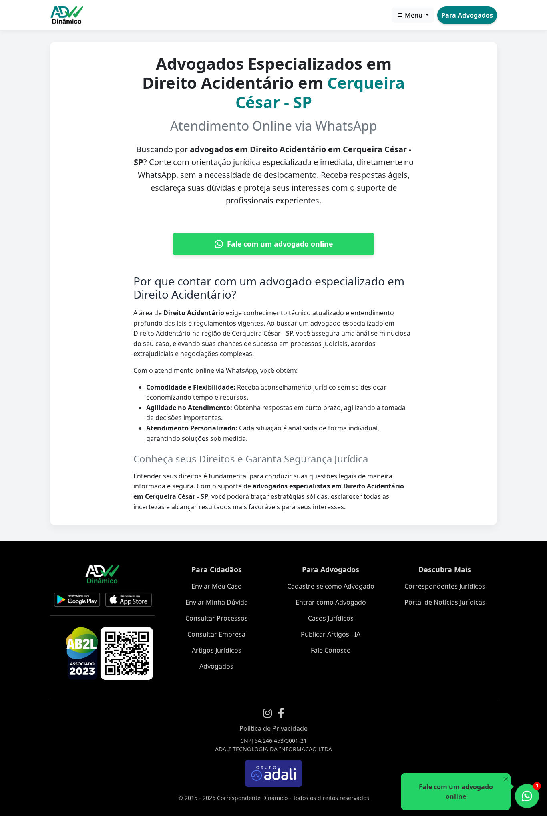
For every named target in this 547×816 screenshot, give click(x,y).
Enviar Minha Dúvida (216, 602)
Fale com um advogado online (280, 244)
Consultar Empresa (216, 634)
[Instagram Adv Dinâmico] (267, 713)
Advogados (216, 666)
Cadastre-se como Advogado (330, 586)
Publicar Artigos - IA (330, 634)
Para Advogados (467, 15)
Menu (413, 15)
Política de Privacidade (273, 728)
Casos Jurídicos (331, 618)
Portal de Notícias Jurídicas (444, 602)
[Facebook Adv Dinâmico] (281, 713)
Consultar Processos (216, 618)
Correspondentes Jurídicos (444, 586)
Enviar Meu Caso (216, 586)
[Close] (506, 779)
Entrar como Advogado (331, 602)
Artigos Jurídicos (216, 650)
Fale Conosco (331, 650)
